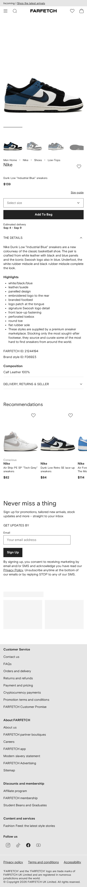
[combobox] (43, 203)
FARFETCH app (14, 748)
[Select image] (12, 140)
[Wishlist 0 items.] (72, 11)
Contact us (11, 656)
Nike (25, 160)
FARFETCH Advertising (19, 763)
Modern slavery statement (21, 755)
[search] (14, 11)
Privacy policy (13, 862)
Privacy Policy (13, 570)
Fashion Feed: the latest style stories (29, 825)
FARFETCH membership (20, 798)
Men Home (10, 160)
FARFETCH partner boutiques (24, 734)
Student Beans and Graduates (25, 805)
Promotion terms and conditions (26, 699)
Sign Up (13, 552)
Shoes (38, 160)
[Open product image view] (43, 72)
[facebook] (28, 845)
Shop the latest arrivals (31, 3)
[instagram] (8, 845)
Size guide (77, 192)
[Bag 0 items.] (81, 11)
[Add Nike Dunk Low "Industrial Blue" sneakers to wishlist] (79, 166)
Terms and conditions (43, 862)
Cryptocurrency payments (22, 692)
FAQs (7, 663)
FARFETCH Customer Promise (24, 706)
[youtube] (38, 845)
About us (9, 727)
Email (6, 532)
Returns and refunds (18, 678)
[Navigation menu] (5, 11)
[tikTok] (18, 845)
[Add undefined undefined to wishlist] (33, 415)
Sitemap (9, 770)
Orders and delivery (17, 671)
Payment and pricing (18, 685)
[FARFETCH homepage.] (43, 11)
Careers (8, 741)
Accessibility (72, 862)
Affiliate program (15, 790)
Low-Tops (54, 160)
